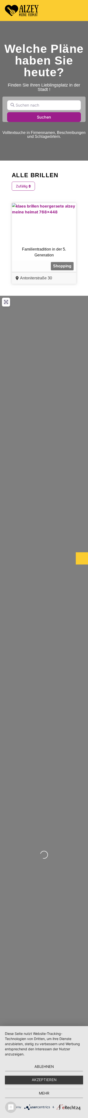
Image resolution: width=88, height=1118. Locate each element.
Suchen (50, 117)
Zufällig (22, 186)
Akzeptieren (44, 1079)
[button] (78, 10)
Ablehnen (44, 1066)
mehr (44, 1093)
